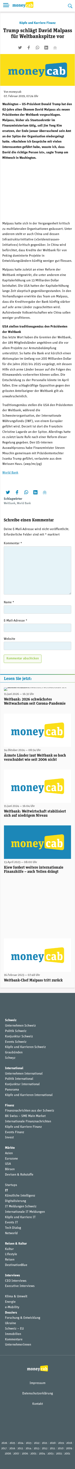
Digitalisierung (15, 1201)
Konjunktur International (22, 1084)
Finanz (9, 1105)
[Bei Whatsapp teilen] (37, 47)
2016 (12, 1448)
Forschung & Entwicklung (22, 1318)
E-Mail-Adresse (15, 620)
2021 (44, 1443)
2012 (44, 1448)
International (14, 1068)
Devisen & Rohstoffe (19, 1174)
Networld (11, 1233)
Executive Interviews (20, 1286)
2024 (20, 1443)
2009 (69, 1448)
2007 (16, 1453)
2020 (53, 1443)
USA (8, 1164)
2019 (61, 1443)
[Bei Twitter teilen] (20, 47)
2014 (28, 1448)
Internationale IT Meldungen (25, 1212)
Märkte (10, 1148)
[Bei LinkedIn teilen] (46, 47)
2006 (25, 1453)
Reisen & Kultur (16, 1243)
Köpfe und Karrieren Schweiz (25, 1047)
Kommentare (13, 1339)
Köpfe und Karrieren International (28, 1095)
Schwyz (10, 1058)
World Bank (10, 472)
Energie (10, 1302)
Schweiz (10, 1020)
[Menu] (6, 6)
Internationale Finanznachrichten (28, 1121)
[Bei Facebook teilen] (29, 47)
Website (9, 639)
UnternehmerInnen (18, 1344)
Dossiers (11, 1312)
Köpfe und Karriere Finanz (37, 23)
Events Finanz (14, 1132)
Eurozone (11, 1158)
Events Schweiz (15, 1042)
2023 (28, 1443)
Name (9, 602)
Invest (9, 1137)
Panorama (12, 1089)
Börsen (10, 1169)
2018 (69, 1443)
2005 (33, 1453)
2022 (36, 1443)
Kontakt (37, 1404)
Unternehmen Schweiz (20, 1025)
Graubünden (13, 1052)
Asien (9, 1153)
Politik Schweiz (15, 1031)
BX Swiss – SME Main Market (25, 1116)
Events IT (11, 1222)
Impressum (37, 1383)
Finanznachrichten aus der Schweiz (29, 1110)
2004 (42, 1453)
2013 (36, 1448)
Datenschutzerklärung (37, 1393)
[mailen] (55, 47)
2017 (4, 1448)
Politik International (19, 1079)
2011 (52, 1448)
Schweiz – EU (14, 1328)
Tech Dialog (13, 1228)
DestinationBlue (16, 1265)
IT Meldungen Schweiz (20, 1206)
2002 (59, 1453)
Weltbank (9, 503)
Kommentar (13, 543)
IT (6, 1190)
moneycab (15, 92)
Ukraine (10, 1323)
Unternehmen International (23, 1073)
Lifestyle (11, 1254)
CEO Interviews (15, 1281)
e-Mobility (12, 1307)
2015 (20, 1448)
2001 (67, 1453)
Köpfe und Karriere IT (20, 1217)
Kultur (9, 1249)
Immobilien (13, 1334)
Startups (11, 1185)
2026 (4, 1443)
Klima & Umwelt (16, 1296)
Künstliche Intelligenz (20, 1195)
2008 (8, 1453)
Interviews (12, 1275)
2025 (12, 1443)
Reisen (9, 1259)
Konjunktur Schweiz (19, 1036)
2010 (61, 1448)
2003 (51, 1453)
